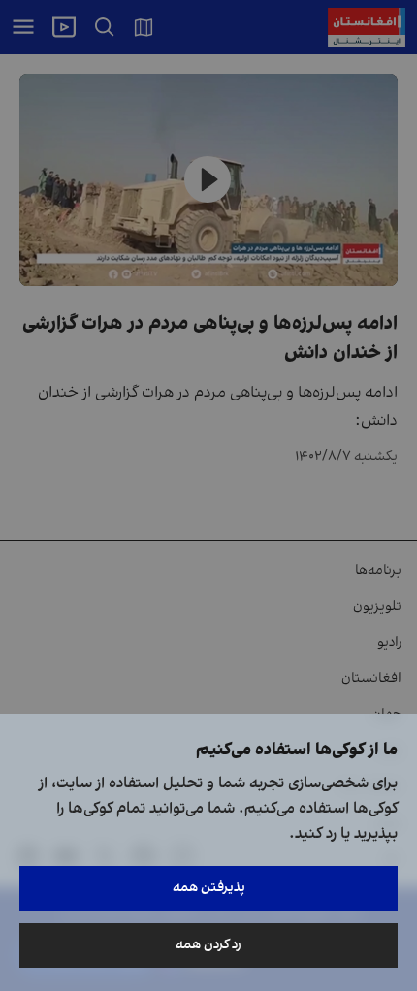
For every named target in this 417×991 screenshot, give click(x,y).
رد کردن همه (208, 945)
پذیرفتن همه (209, 888)
